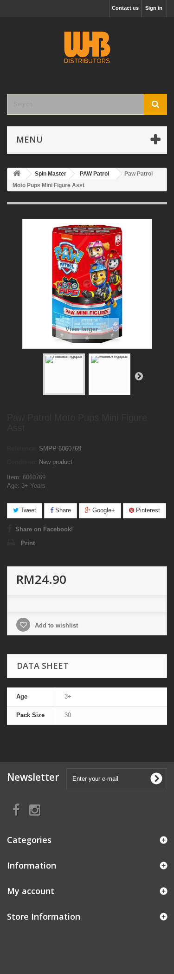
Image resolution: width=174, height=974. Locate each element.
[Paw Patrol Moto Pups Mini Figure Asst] (64, 374)
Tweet (27, 510)
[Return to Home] (17, 174)
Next (138, 375)
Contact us (125, 8)
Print (28, 543)
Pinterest (147, 510)
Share (62, 510)
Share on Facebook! (44, 529)
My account (30, 890)
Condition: (22, 461)
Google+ (102, 510)
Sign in (153, 8)
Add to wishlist (55, 625)
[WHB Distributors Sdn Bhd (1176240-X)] (87, 47)
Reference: (22, 448)
